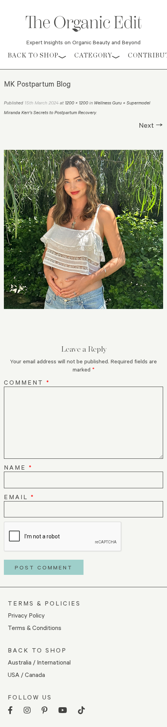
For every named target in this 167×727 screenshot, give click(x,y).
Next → (151, 125)
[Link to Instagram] (27, 710)
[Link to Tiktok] (81, 710)
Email (19, 497)
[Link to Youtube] (62, 710)
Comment (27, 382)
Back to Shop (33, 55)
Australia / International (39, 662)
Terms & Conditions (34, 627)
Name (18, 467)
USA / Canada (26, 674)
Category (93, 55)
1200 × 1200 (76, 103)
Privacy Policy (26, 615)
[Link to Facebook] (10, 710)
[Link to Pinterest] (44, 710)
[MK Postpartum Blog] (83, 229)
